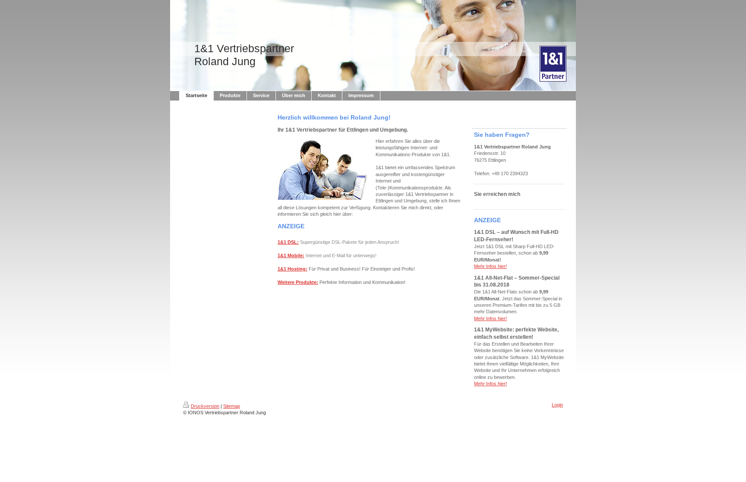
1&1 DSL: (288, 242)
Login (557, 404)
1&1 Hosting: (292, 268)
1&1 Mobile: (291, 255)
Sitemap (231, 406)
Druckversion (205, 406)
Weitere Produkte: (298, 282)
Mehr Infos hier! (490, 266)
